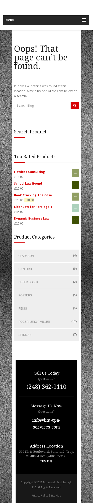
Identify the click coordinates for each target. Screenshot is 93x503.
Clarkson (26, 256)
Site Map (56, 495)
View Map (46, 460)
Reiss (22, 308)
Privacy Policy (40, 495)
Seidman (24, 335)
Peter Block (28, 282)
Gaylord (25, 269)
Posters (25, 295)
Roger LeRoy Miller (34, 321)
